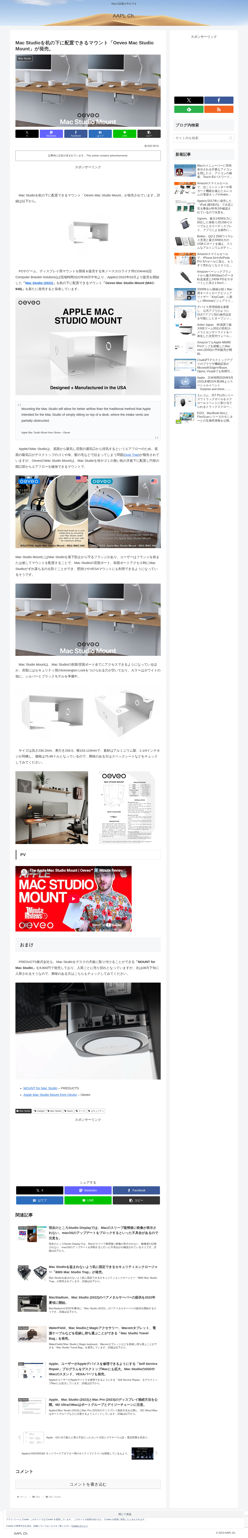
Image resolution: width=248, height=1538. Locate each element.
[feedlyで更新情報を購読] (189, 109)
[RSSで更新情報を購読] (218, 109)
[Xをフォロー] (189, 100)
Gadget (40, 1111)
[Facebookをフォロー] (218, 100)
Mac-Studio (55, 1111)
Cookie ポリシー (80, 1526)
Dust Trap (131, 455)
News (70, 1111)
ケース (82, 1111)
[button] (149, 134)
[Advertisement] (88, 178)
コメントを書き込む (88, 1484)
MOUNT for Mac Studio (40, 1088)
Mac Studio (25, 1111)
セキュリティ (97, 1111)
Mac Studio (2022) (39, 283)
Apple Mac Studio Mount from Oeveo (50, 1095)
